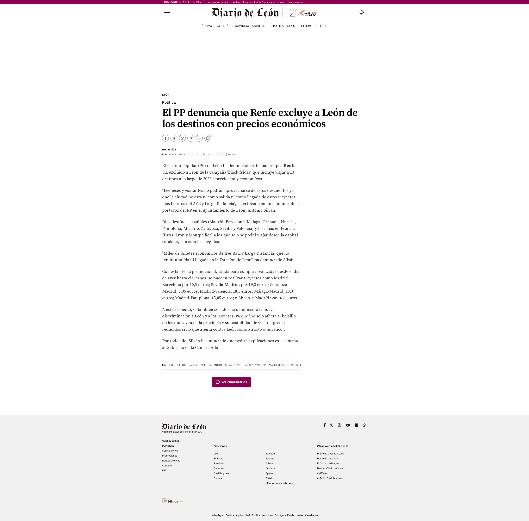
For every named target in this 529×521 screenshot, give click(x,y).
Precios (181, 365)
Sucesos (321, 26)
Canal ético (311, 515)
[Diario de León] (264, 12)
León (226, 26)
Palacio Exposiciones (291, 2)
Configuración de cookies (289, 515)
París (171, 365)
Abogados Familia (219, 2)
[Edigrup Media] (172, 500)
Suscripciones (170, 450)
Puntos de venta (171, 460)
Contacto (167, 465)
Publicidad (168, 445)
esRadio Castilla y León (330, 478)
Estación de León (297, 365)
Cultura (305, 26)
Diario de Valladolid (328, 458)
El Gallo (270, 478)
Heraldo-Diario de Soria (330, 468)
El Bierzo (218, 458)
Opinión (270, 473)
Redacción (169, 149)
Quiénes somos (170, 440)
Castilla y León (222, 473)
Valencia (260, 365)
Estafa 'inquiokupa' (265, 2)
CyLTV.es (322, 473)
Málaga (193, 365)
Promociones (169, 455)
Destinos (270, 468)
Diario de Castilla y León (330, 453)
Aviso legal (217, 515)
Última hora (211, 26)
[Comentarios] (208, 138)
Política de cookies (262, 515)
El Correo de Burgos (328, 463)
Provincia (241, 26)
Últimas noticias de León (279, 483)
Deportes (277, 26)
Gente (291, 26)
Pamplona (206, 365)
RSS (164, 470)
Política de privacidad (238, 515)
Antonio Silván (223, 365)
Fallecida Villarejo (195, 2)
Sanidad (270, 453)
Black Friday (276, 365)
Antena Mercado (242, 2)
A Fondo (270, 463)
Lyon (238, 365)
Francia (248, 365)
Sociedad (259, 26)
